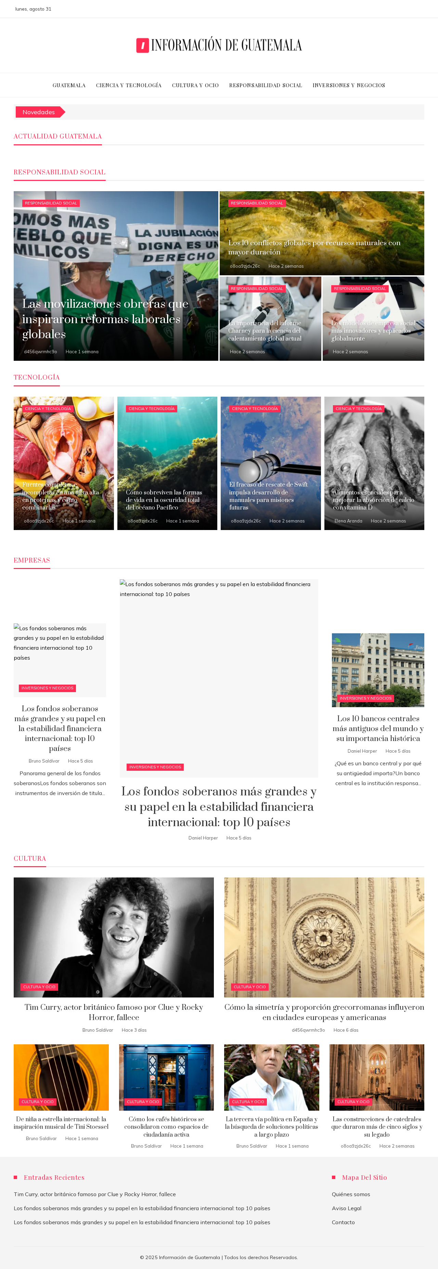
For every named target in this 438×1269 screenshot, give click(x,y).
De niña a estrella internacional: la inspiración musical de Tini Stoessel (61, 1123)
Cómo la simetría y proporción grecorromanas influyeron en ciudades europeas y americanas (324, 1012)
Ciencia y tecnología (48, 408)
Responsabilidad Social (51, 203)
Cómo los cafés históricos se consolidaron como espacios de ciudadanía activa (166, 1127)
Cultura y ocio (39, 986)
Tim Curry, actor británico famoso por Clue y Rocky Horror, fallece (114, 1012)
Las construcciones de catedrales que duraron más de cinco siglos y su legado (377, 1127)
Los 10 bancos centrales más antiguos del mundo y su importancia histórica (378, 729)
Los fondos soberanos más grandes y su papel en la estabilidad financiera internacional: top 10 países (219, 807)
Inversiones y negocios (155, 767)
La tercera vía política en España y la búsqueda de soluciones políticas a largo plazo (271, 1127)
